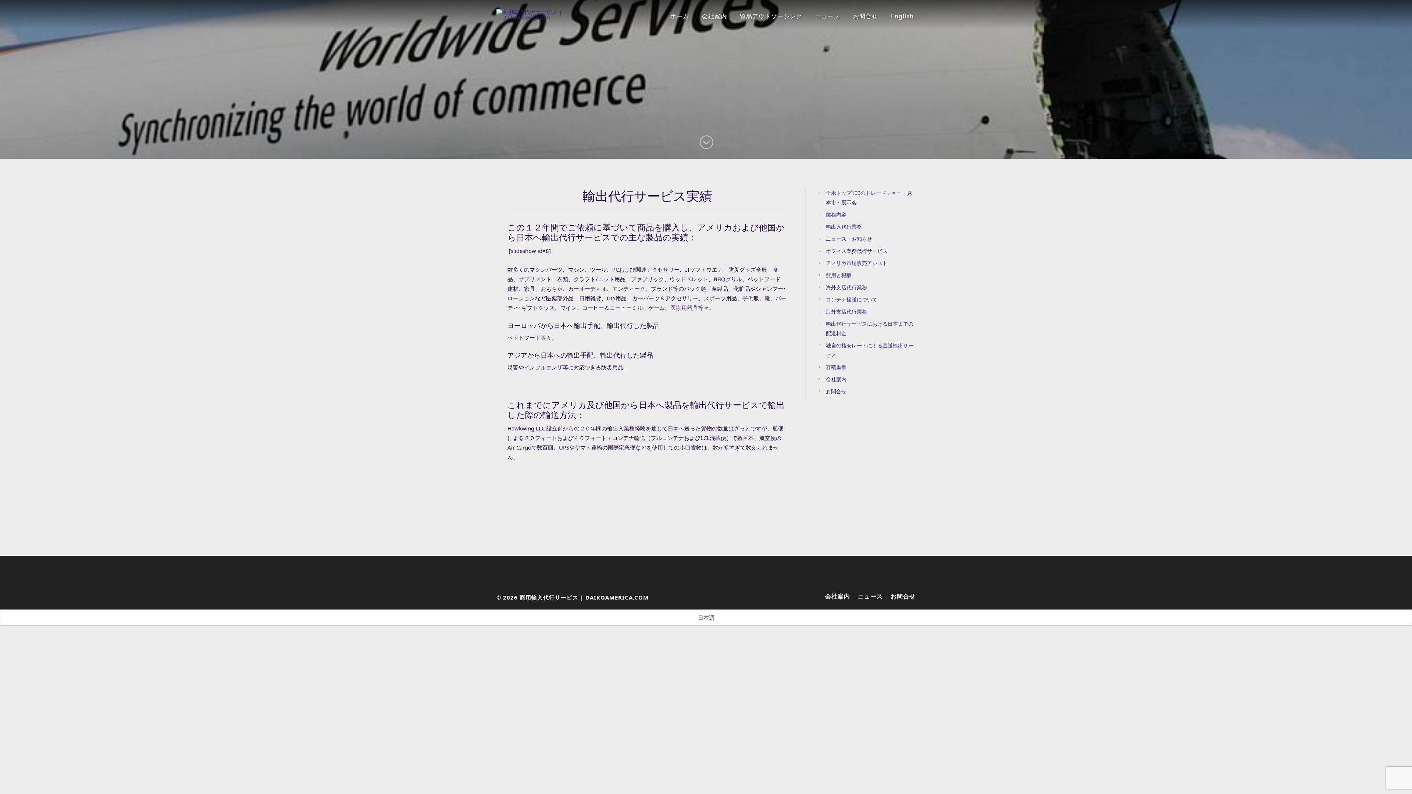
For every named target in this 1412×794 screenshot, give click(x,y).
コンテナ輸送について (851, 299)
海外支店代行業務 (846, 287)
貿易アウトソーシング (771, 16)
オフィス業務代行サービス (857, 250)
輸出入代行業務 (844, 226)
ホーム (679, 16)
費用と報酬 (839, 275)
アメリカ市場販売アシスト (857, 263)
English (902, 16)
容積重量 (836, 367)
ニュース (827, 16)
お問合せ (865, 16)
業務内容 (836, 214)
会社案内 (714, 16)
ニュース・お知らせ (849, 238)
